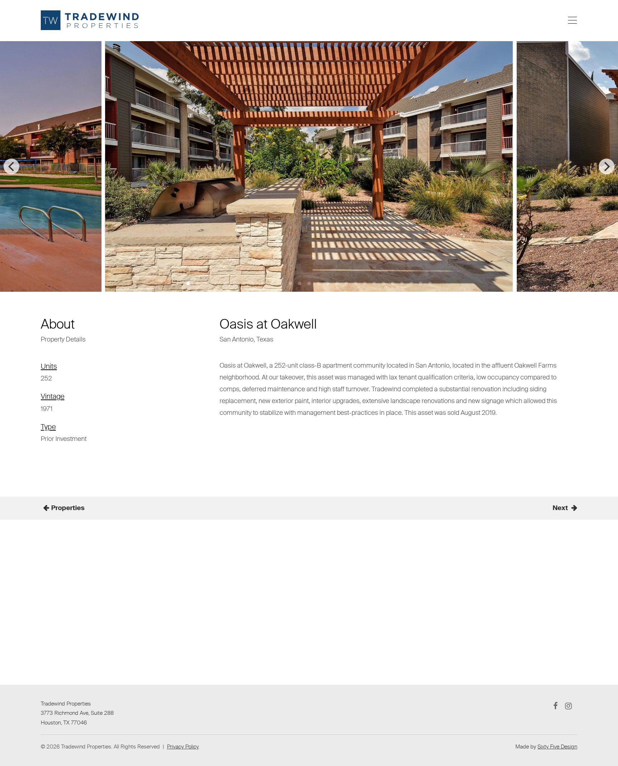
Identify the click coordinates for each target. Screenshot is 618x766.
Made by (546, 746)
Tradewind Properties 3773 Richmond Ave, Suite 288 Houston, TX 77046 (77, 713)
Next (560, 508)
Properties (67, 508)
